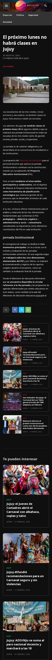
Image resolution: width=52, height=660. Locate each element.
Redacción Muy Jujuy (18, 58)
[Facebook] (15, 310)
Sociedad (8, 66)
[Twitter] (21, 310)
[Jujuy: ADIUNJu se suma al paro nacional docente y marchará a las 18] (12, 379)
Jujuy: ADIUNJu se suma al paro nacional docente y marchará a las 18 (35, 378)
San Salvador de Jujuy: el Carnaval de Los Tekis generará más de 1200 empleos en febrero (34, 401)
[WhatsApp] (28, 310)
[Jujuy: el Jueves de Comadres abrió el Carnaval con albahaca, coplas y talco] (12, 332)
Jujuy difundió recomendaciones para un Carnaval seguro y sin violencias (35, 356)
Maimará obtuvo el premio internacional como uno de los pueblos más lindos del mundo (35, 425)
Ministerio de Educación (30, 160)
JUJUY (25, 326)
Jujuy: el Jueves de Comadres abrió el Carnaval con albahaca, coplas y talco (34, 332)
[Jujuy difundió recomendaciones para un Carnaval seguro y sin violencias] (12, 355)
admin (25, 339)
